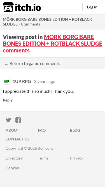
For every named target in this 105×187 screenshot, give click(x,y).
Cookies (13, 167)
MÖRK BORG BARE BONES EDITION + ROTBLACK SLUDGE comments (52, 43)
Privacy (76, 158)
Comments (30, 24)
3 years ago (44, 81)
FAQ (42, 130)
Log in (92, 6)
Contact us (18, 139)
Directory (14, 158)
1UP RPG (22, 81)
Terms (43, 158)
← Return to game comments (32, 63)
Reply (8, 100)
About (12, 130)
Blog (75, 130)
